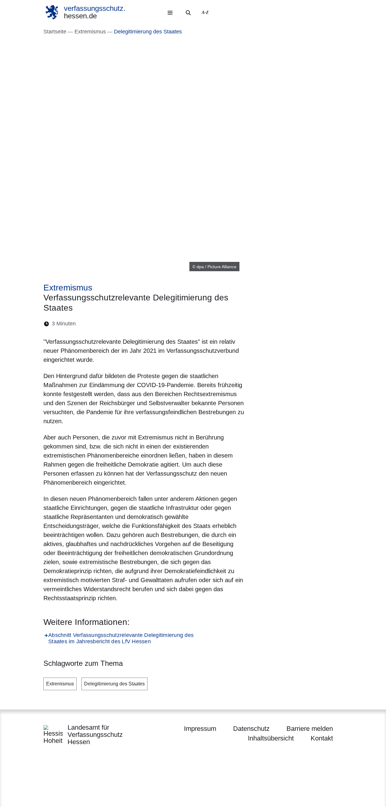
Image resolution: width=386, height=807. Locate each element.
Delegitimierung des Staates (114, 683)
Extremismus (60, 683)
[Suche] (188, 12)
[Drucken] (132, 323)
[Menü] (170, 12)
